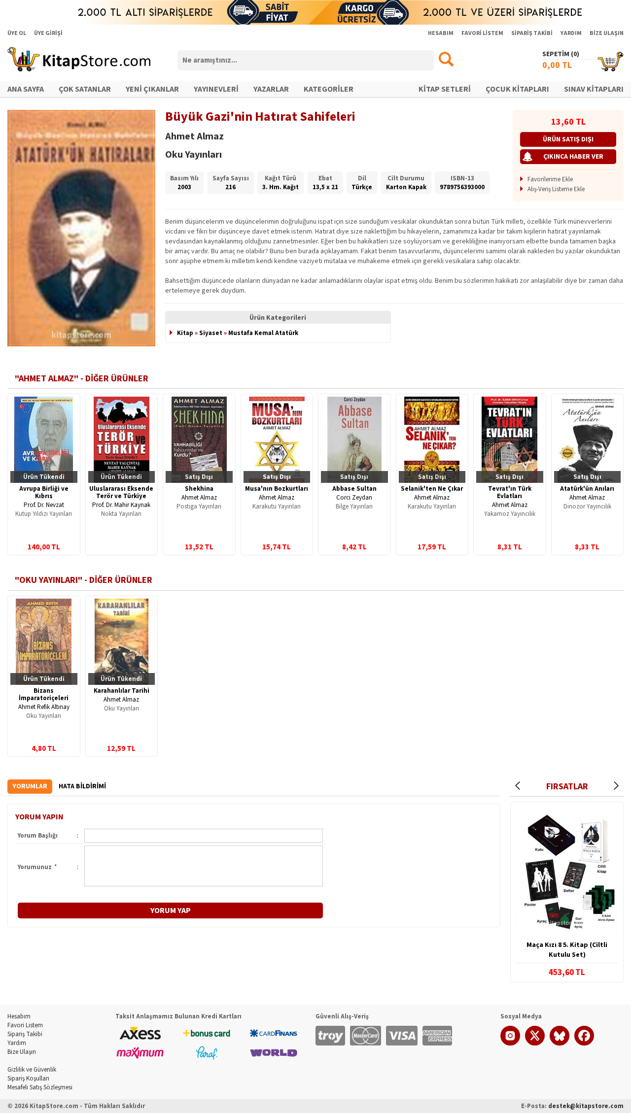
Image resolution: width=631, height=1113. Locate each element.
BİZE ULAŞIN (607, 33)
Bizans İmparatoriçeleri (44, 694)
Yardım (16, 1043)
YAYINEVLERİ (216, 89)
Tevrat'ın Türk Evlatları (509, 492)
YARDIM (571, 33)
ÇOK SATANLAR (85, 89)
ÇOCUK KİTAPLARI (517, 89)
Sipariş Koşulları (28, 1078)
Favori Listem (25, 1025)
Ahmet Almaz (199, 497)
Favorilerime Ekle (550, 179)
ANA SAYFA (25, 89)
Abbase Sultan (354, 488)
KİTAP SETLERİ (445, 89)
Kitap (185, 333)
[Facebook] (584, 1043)
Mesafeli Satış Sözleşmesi (39, 1087)
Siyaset (210, 333)
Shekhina (199, 488)
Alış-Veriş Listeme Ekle (556, 189)
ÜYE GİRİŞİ (48, 33)
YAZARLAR (271, 89)
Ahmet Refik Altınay (44, 707)
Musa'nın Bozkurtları (276, 488)
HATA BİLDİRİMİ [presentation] (82, 786)
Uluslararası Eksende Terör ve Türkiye (121, 492)
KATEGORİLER (328, 89)
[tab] (29, 786)
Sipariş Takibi (24, 1034)
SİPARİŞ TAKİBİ (532, 33)
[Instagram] (510, 1043)
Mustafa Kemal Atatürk (263, 333)
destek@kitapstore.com (586, 1106)
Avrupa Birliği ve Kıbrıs (44, 492)
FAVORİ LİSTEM (482, 33)
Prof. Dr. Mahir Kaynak (121, 505)
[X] (535, 1043)
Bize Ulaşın (21, 1051)
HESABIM (441, 33)
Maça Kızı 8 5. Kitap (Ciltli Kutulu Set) (566, 950)
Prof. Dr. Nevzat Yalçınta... (44, 509)
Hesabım (19, 1016)
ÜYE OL (16, 33)
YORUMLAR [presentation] (29, 786)
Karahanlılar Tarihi (121, 690)
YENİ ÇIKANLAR (152, 89)
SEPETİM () (560, 54)
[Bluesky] (559, 1043)
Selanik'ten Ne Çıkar (432, 488)
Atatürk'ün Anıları (587, 488)
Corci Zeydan (354, 497)
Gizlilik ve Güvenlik (31, 1069)
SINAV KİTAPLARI (594, 89)
